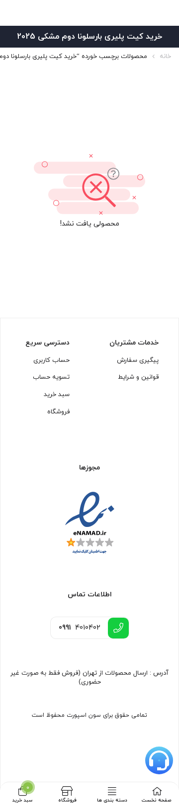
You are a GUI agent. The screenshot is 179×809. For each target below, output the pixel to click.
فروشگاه (58, 411)
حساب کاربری (51, 360)
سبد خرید (57, 394)
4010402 (79, 628)
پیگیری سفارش (138, 360)
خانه (165, 56)
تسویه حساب (51, 377)
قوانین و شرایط (138, 377)
